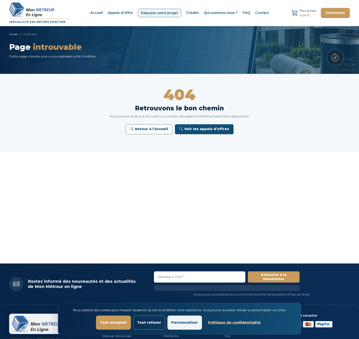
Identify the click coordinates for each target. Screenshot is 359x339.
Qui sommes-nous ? (221, 13)
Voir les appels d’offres (206, 129)
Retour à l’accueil (151, 129)
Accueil (96, 13)
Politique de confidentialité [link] (234, 322)
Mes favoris (171, 336)
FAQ (246, 13)
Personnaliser (184, 322)
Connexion (335, 13)
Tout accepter (113, 322)
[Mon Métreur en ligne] (37, 324)
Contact (262, 13)
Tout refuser (149, 322)
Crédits (192, 13)
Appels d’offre (120, 13)
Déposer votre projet (159, 13)
